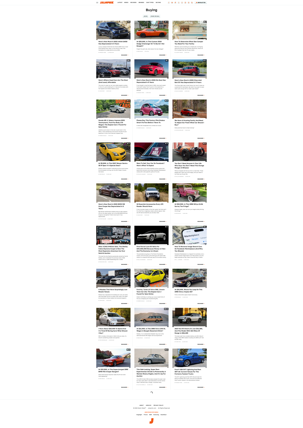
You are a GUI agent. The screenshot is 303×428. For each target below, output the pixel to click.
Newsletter (201, 2)
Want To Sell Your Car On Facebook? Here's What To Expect (151, 164)
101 (167, 308)
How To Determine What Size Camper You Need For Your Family (189, 43)
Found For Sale (155, 16)
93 (205, 269)
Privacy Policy (158, 405)
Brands (141, 2)
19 (129, 269)
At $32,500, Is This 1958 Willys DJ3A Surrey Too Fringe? (189, 205)
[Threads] (182, 2)
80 (205, 184)
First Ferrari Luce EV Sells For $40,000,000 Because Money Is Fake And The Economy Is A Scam (151, 249)
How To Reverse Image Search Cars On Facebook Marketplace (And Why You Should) (189, 249)
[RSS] (192, 2)
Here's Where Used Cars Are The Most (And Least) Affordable (113, 81)
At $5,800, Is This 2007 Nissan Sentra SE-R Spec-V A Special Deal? (112, 164)
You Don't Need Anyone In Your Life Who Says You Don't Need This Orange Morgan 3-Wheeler (189, 165)
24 (129, 226)
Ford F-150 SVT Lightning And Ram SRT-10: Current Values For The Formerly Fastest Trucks (188, 372)
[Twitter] (179, 2)
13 (205, 349)
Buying (158, 2)
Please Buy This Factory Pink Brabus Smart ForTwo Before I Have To (151, 121)
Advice (145, 16)
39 (205, 143)
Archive (148, 405)
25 (167, 100)
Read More (124, 55)
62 (167, 226)
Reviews (133, 2)
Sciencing (156, 414)
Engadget (139, 414)
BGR (150, 414)
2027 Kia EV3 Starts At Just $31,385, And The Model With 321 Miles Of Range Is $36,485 (189, 331)
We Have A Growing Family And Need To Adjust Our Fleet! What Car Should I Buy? (189, 122)
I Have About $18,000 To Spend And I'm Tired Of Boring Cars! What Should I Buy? (112, 331)
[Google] (188, 2)
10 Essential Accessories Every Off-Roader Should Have (150, 205)
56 (205, 308)
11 (205, 60)
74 (167, 21)
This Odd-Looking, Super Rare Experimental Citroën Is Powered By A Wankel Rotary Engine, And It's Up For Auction (151, 372)
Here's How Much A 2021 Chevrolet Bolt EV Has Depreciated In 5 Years (188, 81)
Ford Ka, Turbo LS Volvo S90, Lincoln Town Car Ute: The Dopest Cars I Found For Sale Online (151, 292)
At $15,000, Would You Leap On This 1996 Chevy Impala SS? (188, 291)
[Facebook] (169, 2)
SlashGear (164, 414)
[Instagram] (185, 2)
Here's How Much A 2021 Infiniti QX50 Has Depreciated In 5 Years (112, 43)
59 (129, 143)
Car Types (150, 2)
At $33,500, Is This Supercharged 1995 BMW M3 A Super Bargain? (113, 370)
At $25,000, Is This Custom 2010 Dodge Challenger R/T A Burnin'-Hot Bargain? (150, 44)
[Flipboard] (175, 2)
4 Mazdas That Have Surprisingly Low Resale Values (112, 291)
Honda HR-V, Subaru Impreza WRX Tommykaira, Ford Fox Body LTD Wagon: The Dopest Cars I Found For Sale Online (112, 123)
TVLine (146, 414)
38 (167, 143)
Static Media (141, 408)
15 (129, 184)
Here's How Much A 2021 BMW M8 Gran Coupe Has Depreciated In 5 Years (111, 206)
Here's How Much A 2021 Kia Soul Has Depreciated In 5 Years (151, 81)
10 (129, 100)
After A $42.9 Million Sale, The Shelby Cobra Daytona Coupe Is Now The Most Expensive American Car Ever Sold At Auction (113, 250)
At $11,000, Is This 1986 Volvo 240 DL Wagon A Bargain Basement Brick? (151, 330)
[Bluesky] (172, 2)
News (126, 2)
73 (129, 349)
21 (167, 184)
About (142, 405)
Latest (119, 2)
